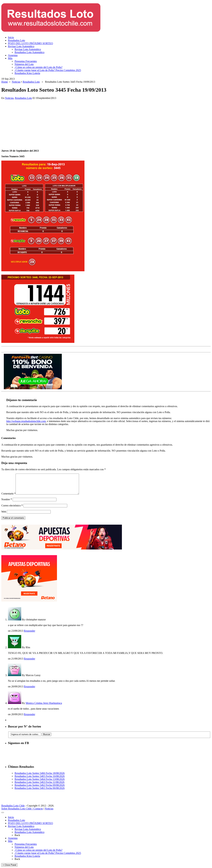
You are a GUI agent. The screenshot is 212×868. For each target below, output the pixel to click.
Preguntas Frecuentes (26, 61)
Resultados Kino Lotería (27, 73)
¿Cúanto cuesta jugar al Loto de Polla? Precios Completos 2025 (48, 70)
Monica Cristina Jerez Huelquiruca (44, 703)
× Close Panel (9, 865)
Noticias (16, 81)
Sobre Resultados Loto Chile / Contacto (22, 808)
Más (10, 58)
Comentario (8, 493)
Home (4, 81)
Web (3, 511)
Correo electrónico (12, 505)
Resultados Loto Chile (13, 805)
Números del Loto (24, 64)
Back (17, 835)
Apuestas (13, 55)
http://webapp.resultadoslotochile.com (26, 421)
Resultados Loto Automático (29, 52)
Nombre (6, 499)
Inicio (11, 37)
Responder (29, 630)
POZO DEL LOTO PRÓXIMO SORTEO (30, 43)
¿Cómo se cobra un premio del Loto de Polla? (38, 67)
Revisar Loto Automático (21, 46)
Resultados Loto (16, 40)
